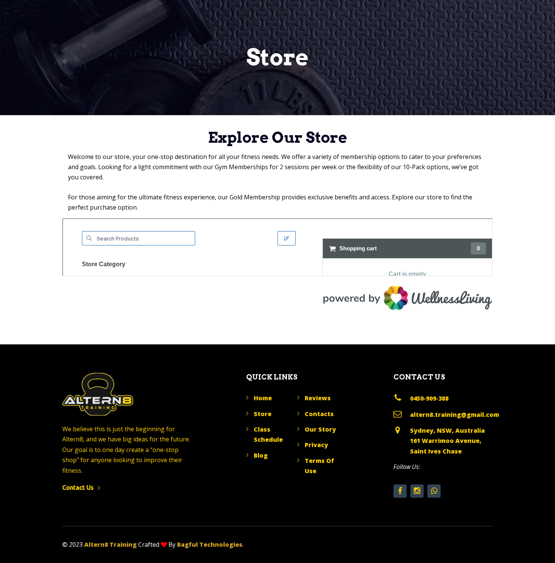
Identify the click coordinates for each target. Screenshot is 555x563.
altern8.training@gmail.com (454, 414)
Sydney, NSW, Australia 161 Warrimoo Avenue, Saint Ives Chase (447, 440)
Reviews (318, 398)
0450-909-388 (429, 398)
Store (262, 414)
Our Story (320, 429)
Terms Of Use (319, 466)
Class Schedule (268, 434)
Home (263, 398)
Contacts (319, 414)
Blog (261, 455)
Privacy (316, 445)
